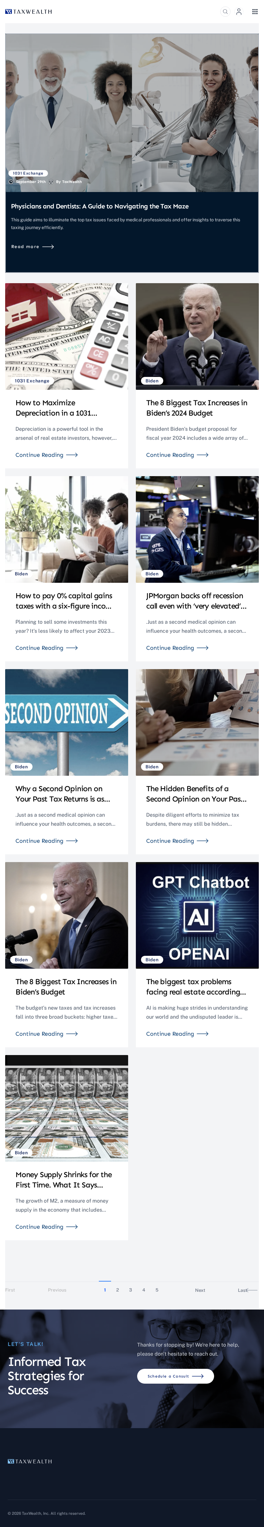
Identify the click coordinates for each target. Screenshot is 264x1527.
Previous (57, 1289)
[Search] (225, 11)
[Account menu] (238, 11)
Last (242, 1290)
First (10, 1289)
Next (200, 1290)
